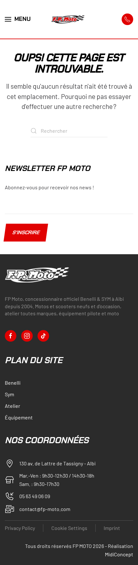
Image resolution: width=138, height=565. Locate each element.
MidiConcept (119, 554)
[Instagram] (27, 336)
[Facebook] (10, 336)
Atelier (12, 406)
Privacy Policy (20, 528)
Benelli (13, 383)
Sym (9, 394)
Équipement (19, 417)
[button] (18, 19)
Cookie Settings (69, 528)
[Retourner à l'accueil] (69, 19)
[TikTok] (43, 336)
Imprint (112, 528)
